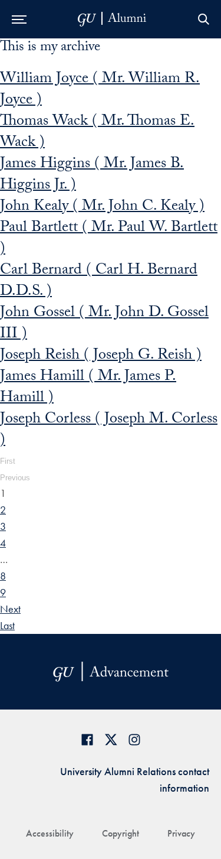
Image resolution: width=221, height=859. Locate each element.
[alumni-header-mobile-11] (112, 19)
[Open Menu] (19, 19)
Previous (15, 477)
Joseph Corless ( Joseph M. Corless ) (108, 430)
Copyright (120, 833)
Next (10, 609)
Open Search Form (203, 19)
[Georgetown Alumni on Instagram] (134, 739)
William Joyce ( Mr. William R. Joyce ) (100, 90)
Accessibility (50, 833)
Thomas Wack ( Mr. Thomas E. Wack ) (97, 133)
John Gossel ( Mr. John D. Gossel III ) (104, 324)
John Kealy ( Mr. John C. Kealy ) (102, 207)
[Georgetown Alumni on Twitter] (111, 739)
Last (7, 625)
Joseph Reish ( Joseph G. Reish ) (101, 356)
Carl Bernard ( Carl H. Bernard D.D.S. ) (98, 281)
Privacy (181, 833)
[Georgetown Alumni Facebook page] (87, 739)
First (7, 461)
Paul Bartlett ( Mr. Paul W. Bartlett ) (108, 239)
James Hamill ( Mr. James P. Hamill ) (88, 388)
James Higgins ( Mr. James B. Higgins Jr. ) (92, 175)
